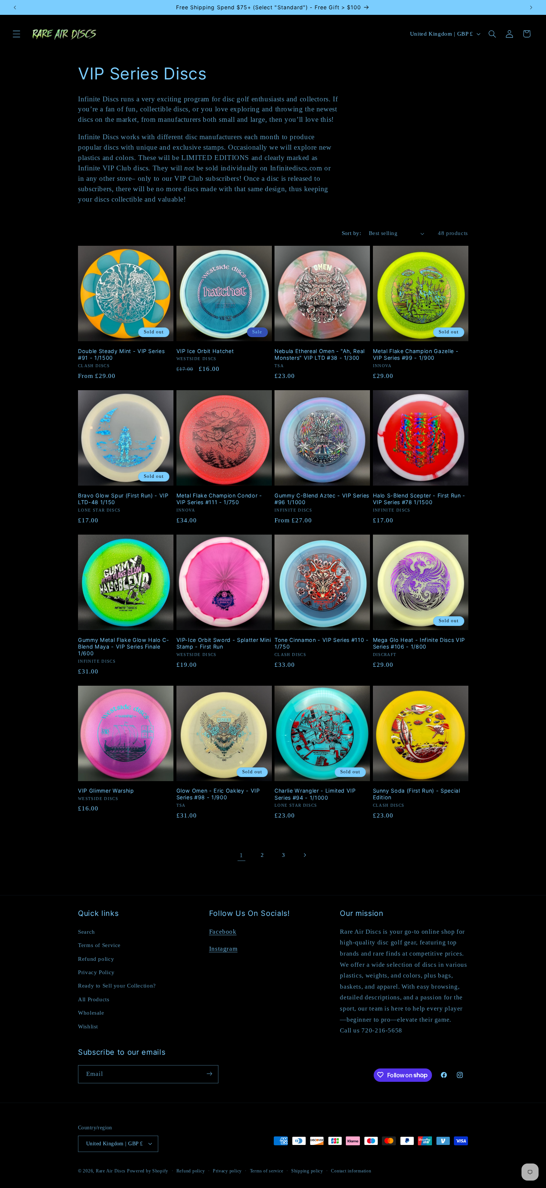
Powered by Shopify (147, 1170)
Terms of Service (99, 945)
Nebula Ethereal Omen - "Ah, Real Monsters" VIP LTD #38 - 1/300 (319, 353)
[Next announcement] (531, 7)
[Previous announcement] (15, 7)
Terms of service (266, 1170)
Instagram (223, 948)
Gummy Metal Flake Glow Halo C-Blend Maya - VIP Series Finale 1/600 (123, 646)
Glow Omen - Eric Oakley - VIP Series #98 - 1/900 (218, 793)
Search (86, 931)
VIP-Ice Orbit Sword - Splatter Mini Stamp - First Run (223, 642)
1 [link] (241, 855)
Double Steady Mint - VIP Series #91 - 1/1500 (121, 353)
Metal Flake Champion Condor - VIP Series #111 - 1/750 (219, 498)
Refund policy (96, 959)
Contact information (351, 1170)
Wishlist (88, 1026)
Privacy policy (227, 1170)
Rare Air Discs (111, 1170)
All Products (94, 999)
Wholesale (91, 1012)
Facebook (223, 931)
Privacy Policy (96, 972)
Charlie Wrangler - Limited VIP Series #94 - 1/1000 (315, 793)
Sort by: (351, 233)
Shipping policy (307, 1170)
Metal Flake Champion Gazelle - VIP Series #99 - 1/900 (416, 353)
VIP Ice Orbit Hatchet (205, 350)
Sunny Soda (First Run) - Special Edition (416, 793)
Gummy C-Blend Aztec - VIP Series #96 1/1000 (321, 498)
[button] (16, 33)
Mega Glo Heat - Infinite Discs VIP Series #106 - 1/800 (419, 642)
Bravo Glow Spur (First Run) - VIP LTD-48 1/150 (123, 498)
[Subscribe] (209, 1074)
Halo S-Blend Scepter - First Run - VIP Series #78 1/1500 (419, 498)
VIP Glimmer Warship (106, 790)
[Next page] (304, 855)
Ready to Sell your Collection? (117, 986)
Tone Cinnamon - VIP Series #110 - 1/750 (321, 642)
